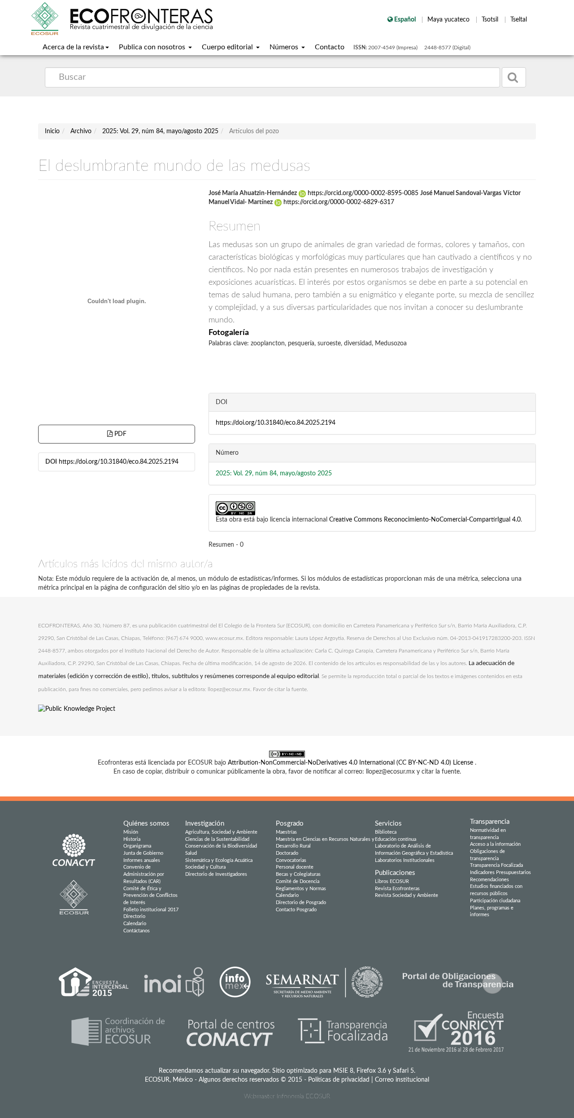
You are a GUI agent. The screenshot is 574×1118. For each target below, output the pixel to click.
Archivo (80, 131)
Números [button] (285, 47)
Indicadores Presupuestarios (500, 872)
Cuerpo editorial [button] (228, 47)
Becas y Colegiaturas (298, 874)
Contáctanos (136, 930)
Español (405, 20)
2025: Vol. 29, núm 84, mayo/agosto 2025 (160, 131)
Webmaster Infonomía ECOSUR (287, 1096)
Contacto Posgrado (296, 909)
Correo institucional (402, 1080)
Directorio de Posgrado (301, 902)
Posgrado (290, 823)
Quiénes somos (146, 823)
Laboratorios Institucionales (405, 860)
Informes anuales (141, 860)
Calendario (134, 923)
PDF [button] (119, 434)
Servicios (388, 823)
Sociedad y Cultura (205, 867)
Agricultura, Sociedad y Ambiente (221, 832)
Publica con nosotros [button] (153, 47)
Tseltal (518, 20)
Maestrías (286, 832)
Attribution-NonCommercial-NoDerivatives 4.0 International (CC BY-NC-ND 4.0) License (351, 763)
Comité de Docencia (297, 881)
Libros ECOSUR (392, 881)
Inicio (52, 131)
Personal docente (294, 867)
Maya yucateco (449, 20)
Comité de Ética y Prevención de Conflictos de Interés (150, 895)
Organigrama (137, 846)
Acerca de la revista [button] (73, 47)
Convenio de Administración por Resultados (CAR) (143, 874)
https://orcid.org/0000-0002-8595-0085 (363, 193)
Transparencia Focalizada (496, 865)
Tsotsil (491, 20)
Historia (131, 839)
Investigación (204, 823)
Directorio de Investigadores (216, 874)
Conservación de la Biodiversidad (221, 846)
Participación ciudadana (495, 900)
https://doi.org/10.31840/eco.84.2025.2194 (118, 462)
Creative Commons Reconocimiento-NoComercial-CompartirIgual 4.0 (425, 520)
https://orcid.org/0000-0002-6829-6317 (338, 202)
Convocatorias (291, 860)
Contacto (329, 47)
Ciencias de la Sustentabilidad (217, 839)
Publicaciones (395, 873)
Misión (130, 832)
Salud (191, 853)
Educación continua (395, 839)
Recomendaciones (489, 879)
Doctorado (287, 853)
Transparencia (489, 821)
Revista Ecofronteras (397, 888)
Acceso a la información (495, 844)
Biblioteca (385, 832)
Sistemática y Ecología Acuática (218, 860)
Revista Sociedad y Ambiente (406, 895)
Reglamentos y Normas (301, 888)
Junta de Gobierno (143, 853)
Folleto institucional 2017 (150, 909)
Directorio (134, 916)
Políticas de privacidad (339, 1080)
